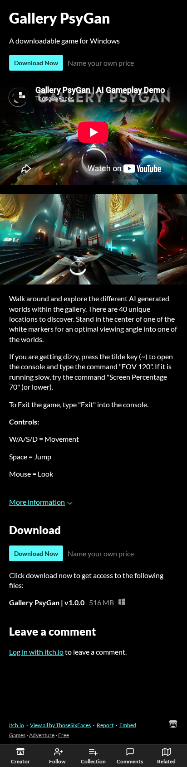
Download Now (36, 63)
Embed (127, 725)
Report (105, 725)
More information (37, 501)
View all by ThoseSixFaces (60, 725)
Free (63, 735)
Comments (130, 761)
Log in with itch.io (36, 651)
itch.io (16, 725)
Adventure (41, 735)
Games (17, 735)
